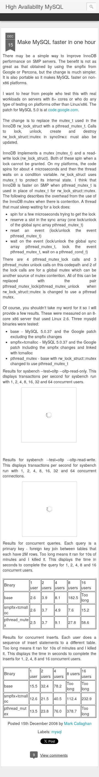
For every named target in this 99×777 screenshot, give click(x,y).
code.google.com (63, 109)
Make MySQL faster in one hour (56, 42)
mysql (56, 731)
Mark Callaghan (78, 723)
